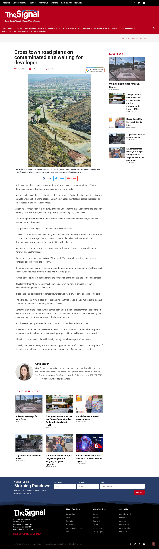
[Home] (119, 38)
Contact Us (43, 3)
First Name (58, 482)
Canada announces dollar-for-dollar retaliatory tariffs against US (89, 458)
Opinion (114, 28)
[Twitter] (139, 3)
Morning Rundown (20, 3)
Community (85, 28)
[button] (154, 28)
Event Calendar (100, 28)
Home (4, 28)
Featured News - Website (140, 38)
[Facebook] (134, 3)
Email (102, 482)
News (10, 28)
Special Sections (9, 32)
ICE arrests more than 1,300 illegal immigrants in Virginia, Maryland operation (135, 155)
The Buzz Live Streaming (26, 28)
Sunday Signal (23, 32)
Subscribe (6, 3)
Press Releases (40, 32)
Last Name (81, 482)
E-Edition (33, 3)
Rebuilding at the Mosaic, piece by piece (134, 122)
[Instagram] (148, 3)
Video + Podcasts (128, 28)
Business (51, 28)
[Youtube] (144, 3)
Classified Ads (66, 3)
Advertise (54, 3)
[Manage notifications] (153, 544)
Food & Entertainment (68, 28)
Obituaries (78, 3)
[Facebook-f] (130, 544)
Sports (41, 28)
